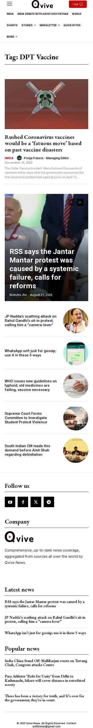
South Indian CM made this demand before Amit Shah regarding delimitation (27, 450)
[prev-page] (71, 202)
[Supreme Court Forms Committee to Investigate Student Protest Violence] (75, 417)
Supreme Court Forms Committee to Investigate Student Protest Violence (26, 417)
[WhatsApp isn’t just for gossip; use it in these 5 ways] (75, 353)
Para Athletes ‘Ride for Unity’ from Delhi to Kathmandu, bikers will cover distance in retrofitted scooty (45, 680)
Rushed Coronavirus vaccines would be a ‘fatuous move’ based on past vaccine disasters (43, 143)
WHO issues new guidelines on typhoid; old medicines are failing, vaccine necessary (31, 385)
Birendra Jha (18, 295)
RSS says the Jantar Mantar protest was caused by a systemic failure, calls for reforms (44, 268)
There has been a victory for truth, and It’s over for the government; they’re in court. (44, 698)
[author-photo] (20, 158)
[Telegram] (49, 502)
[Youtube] (10, 502)
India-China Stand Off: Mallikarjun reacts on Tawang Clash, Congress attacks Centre (46, 662)
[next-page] (80, 202)
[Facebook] (23, 502)
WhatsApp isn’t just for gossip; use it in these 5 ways (30, 353)
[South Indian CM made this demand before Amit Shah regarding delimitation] (75, 450)
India (9, 158)
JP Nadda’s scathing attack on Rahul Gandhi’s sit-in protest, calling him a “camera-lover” (31, 320)
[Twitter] (36, 502)
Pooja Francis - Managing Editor (46, 158)
